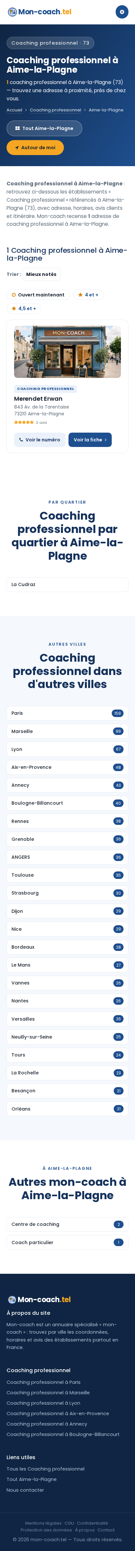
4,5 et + (27, 308)
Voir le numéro (43, 440)
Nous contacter (25, 1490)
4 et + (91, 295)
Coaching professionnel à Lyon (43, 1403)
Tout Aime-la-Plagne (47, 128)
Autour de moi (38, 147)
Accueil (14, 110)
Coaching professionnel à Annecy (47, 1424)
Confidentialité (92, 1523)
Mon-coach (44, 12)
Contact (106, 1530)
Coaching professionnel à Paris (44, 1382)
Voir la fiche (88, 440)
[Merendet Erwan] (67, 352)
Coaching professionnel (55, 110)
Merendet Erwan (38, 399)
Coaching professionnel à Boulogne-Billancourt (63, 1434)
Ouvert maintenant (41, 295)
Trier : (14, 274)
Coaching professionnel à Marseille (48, 1392)
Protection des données (46, 1530)
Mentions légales (43, 1523)
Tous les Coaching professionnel (46, 1469)
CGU (69, 1523)
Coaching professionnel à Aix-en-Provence (58, 1413)
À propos (85, 1530)
